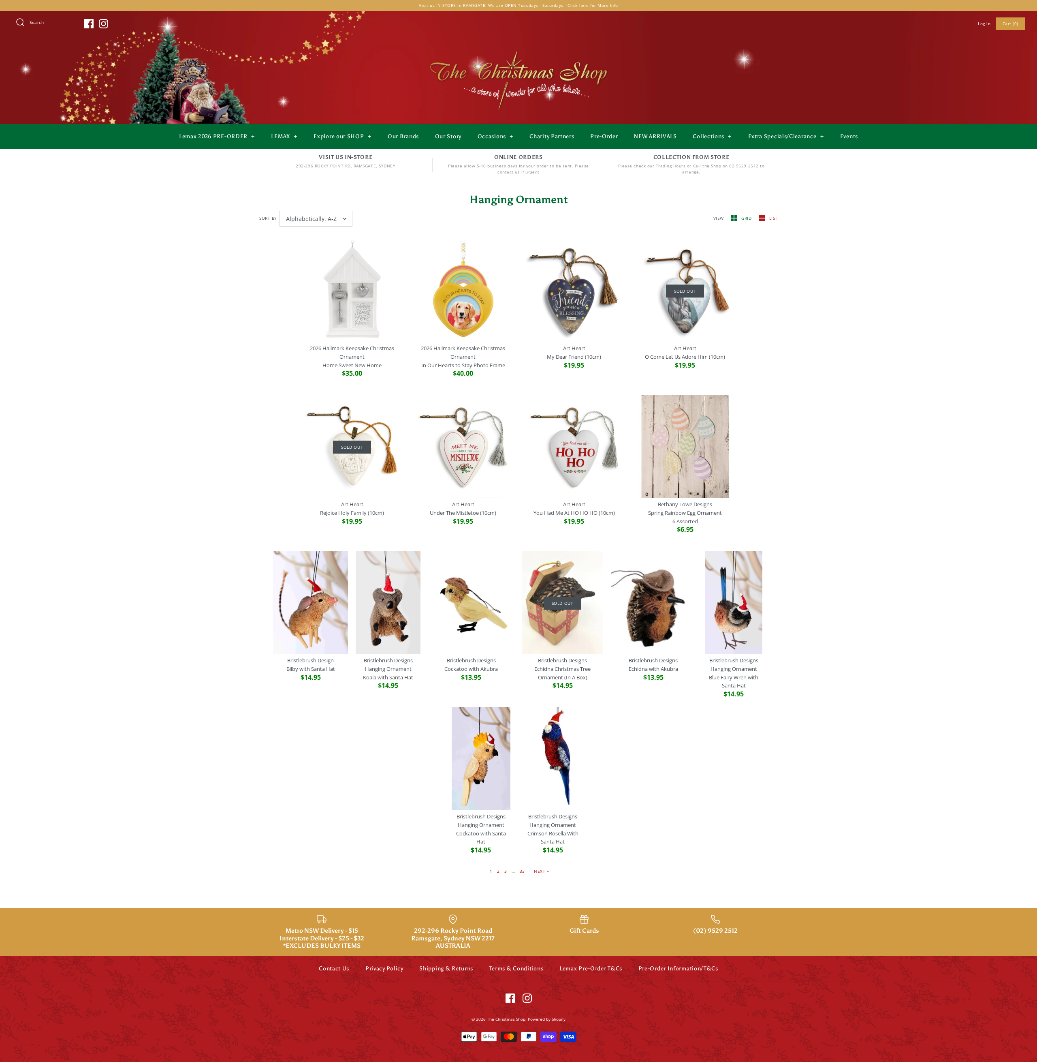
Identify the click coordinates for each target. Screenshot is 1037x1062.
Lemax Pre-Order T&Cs (590, 968)
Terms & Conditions (516, 968)
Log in (984, 23)
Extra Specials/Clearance (786, 136)
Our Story (448, 136)
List (773, 218)
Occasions (495, 136)
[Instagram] (103, 23)
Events (849, 136)
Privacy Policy (384, 968)
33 (522, 871)
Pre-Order (604, 136)
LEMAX (284, 136)
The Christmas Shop (506, 1019)
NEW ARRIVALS (655, 136)
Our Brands (403, 136)
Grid (747, 218)
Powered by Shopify (546, 1019)
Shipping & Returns (446, 968)
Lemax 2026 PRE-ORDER (217, 136)
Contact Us (334, 968)
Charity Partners (551, 136)
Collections (712, 136)
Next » (541, 871)
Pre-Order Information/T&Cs (678, 968)
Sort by (268, 218)
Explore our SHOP (342, 136)
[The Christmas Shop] (518, 49)
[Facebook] (89, 23)
